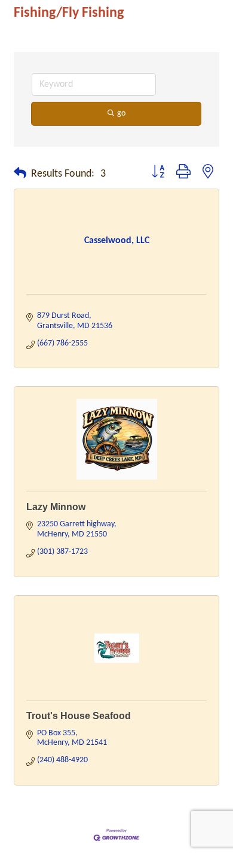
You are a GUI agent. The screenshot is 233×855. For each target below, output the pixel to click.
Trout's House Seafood (78, 716)
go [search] (121, 113)
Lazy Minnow (55, 507)
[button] (20, 174)
